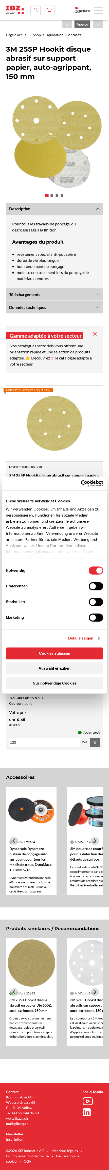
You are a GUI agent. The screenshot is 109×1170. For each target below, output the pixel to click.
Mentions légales (64, 1150)
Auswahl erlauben (54, 668)
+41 (14, 1113)
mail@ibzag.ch (17, 1123)
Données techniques (27, 307)
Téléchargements (24, 294)
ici (53, 357)
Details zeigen (80, 638)
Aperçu (82, 24)
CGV (27, 1161)
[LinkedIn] (89, 1112)
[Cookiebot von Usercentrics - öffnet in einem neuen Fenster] (81, 483)
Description (19, 208)
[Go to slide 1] (47, 195)
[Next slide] (95, 841)
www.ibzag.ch (17, 1118)
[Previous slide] (14, 841)
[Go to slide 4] (62, 195)
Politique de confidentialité (27, 1156)
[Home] (15, 10)
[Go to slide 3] (57, 195)
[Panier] (49, 10)
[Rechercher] (35, 10)
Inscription (14, 1139)
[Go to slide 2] (52, 195)
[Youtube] (89, 1102)
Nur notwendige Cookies (55, 683)
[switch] (96, 586)
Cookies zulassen (54, 653)
